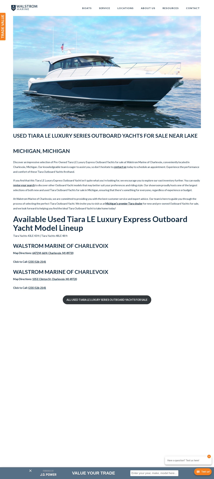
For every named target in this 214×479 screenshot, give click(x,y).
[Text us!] (203, 472)
